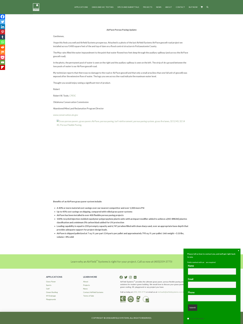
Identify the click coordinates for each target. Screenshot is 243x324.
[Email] (2, 62)
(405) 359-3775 (139, 292)
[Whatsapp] (2, 42)
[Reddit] (2, 47)
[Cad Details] (124, 299)
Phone (191, 292)
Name (191, 265)
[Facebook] (2, 16)
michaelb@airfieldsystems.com (170, 292)
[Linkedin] (2, 26)
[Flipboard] (2, 67)
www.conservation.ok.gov (65, 115)
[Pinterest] (2, 31)
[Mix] (2, 52)
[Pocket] (2, 57)
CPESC (72, 95)
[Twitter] (2, 21)
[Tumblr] (2, 36)
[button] (201, 7)
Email (191, 279)
